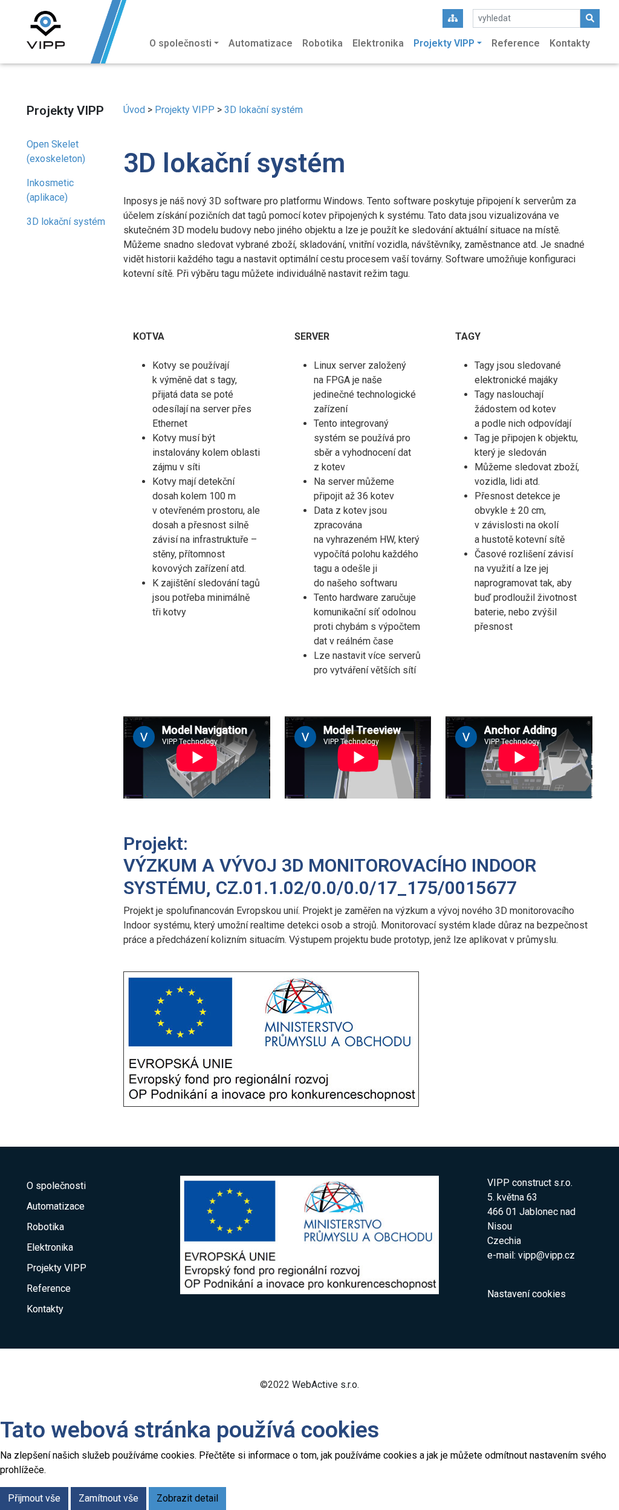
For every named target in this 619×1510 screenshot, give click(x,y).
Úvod (134, 109)
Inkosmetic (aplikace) (50, 190)
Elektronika (378, 43)
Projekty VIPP (185, 109)
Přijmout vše (34, 1498)
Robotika (322, 43)
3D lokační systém (66, 221)
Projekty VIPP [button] (444, 43)
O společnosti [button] (180, 43)
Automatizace (260, 43)
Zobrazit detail (187, 1498)
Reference (515, 43)
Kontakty (569, 43)
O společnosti (56, 1185)
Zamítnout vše (108, 1498)
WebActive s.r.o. (325, 1384)
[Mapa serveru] (452, 18)
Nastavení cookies (526, 1294)
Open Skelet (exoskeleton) (56, 151)
